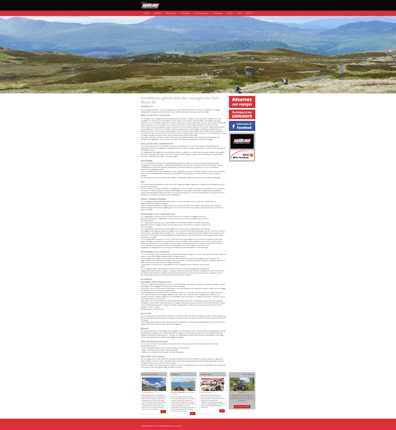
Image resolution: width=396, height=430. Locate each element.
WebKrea (179, 426)
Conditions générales (165, 426)
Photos (230, 13)
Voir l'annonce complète (242, 407)
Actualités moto (206, 374)
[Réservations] (242, 101)
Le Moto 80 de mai (206, 392)
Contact (248, 13)
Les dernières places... (148, 392)
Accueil (147, 13)
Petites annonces (201, 13)
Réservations (171, 13)
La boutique (217, 13)
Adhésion (157, 13)
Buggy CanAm (242, 392)
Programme (185, 13)
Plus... (163, 411)
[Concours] (242, 114)
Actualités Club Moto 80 (150, 374)
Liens (239, 13)
